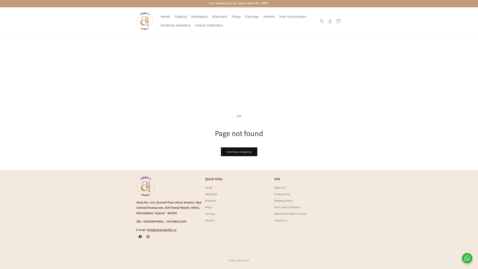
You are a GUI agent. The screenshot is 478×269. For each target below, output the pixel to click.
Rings (208, 207)
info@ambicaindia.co (161, 230)
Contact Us (281, 220)
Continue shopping (239, 152)
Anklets (209, 220)
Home (208, 187)
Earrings (210, 213)
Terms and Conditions (287, 207)
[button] (322, 21)
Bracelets (210, 200)
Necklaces (211, 194)
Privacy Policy (282, 194)
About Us (279, 187)
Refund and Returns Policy (290, 213)
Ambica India (242, 260)
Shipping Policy (283, 200)
